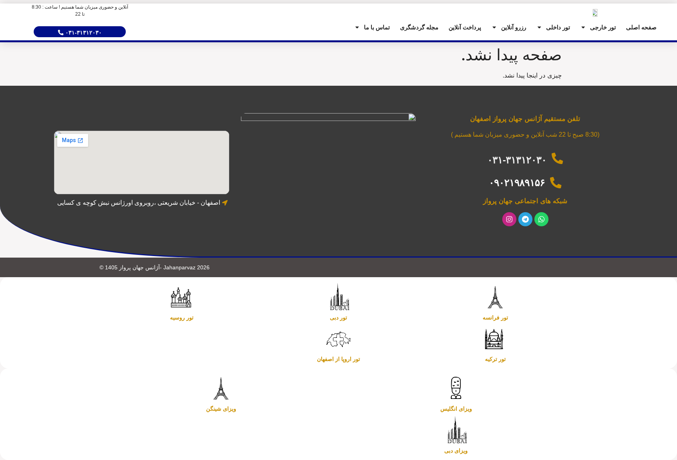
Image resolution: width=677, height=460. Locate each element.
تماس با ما (377, 27)
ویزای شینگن (221, 409)
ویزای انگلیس (456, 409)
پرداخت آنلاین (465, 27)
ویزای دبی (456, 450)
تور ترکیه (495, 359)
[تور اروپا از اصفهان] (338, 339)
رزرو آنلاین (513, 27)
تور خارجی (603, 27)
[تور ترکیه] (495, 339)
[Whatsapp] (541, 219)
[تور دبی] (338, 297)
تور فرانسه (495, 317)
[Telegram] (525, 219)
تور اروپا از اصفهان (338, 359)
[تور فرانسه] (495, 297)
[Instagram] (509, 219)
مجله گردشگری (419, 27)
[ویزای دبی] (456, 430)
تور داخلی (558, 27)
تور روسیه (182, 317)
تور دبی (338, 317)
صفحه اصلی (641, 27)
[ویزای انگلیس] (456, 388)
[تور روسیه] (182, 297)
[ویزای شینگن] (221, 388)
